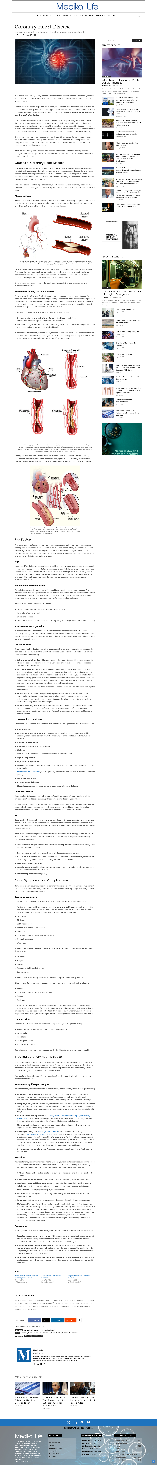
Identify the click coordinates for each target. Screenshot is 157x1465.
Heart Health (55, 1333)
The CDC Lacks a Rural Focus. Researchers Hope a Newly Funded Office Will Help (127, 100)
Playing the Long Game (125, 354)
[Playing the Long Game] (108, 357)
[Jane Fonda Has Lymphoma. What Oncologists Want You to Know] (108, 112)
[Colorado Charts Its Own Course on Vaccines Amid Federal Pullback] (82, 1388)
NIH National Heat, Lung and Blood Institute (39, 1330)
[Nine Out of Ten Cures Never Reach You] (108, 346)
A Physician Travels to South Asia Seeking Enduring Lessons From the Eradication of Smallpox (129, 181)
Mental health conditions (28, 772)
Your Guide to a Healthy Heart (38, 1134)
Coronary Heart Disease (30, 1333)
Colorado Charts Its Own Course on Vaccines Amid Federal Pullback (82, 1400)
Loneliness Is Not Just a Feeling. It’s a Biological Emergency (121, 293)
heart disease (44, 1333)
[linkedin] (38, 1364)
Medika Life (21, 35)
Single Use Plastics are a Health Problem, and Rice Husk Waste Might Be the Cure (128, 390)
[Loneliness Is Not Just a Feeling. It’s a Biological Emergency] (122, 274)
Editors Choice (19, 1394)
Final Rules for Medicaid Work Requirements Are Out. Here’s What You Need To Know (54, 1401)
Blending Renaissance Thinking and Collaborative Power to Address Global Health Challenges (128, 157)
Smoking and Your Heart (48, 1131)
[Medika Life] (24, 1357)
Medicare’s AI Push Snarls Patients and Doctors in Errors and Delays (27, 1400)
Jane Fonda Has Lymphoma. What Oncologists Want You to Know (128, 111)
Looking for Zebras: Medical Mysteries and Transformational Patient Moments (128, 122)
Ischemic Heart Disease (70, 1333)
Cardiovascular (38, 1336)
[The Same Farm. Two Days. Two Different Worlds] (108, 323)
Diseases (28, 1336)
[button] (139, 16)
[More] (79, 1320)
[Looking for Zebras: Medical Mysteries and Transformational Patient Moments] (108, 123)
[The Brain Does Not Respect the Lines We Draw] (108, 380)
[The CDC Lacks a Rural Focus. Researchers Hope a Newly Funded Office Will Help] (108, 101)
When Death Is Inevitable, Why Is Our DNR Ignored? (120, 81)
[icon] (68, 1423)
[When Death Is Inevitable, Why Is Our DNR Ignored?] (122, 62)
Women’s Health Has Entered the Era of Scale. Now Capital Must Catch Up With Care (129, 367)
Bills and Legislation (48, 1394)
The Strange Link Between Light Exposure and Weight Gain (128, 205)
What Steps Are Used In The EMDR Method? (127, 144)
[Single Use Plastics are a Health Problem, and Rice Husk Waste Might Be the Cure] (108, 391)
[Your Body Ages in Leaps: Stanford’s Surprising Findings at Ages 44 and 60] (108, 171)
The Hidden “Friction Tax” (125, 309)
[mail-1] (41, 1364)
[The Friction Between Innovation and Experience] (108, 402)
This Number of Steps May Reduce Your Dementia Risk (126, 133)
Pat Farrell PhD (106, 85)
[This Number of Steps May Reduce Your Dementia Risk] (108, 135)
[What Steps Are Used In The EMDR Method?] (108, 146)
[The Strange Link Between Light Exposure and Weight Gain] (108, 207)
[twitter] (44, 1364)
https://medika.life (38, 1353)
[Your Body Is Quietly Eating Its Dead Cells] (108, 335)
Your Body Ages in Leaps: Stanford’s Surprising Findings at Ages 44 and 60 (128, 170)
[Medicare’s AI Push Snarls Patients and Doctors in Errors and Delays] (27, 1388)
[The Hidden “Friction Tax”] (108, 312)
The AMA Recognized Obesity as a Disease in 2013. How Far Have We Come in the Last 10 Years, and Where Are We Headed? (128, 193)
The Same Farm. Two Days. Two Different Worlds (128, 321)
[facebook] (34, 1364)
